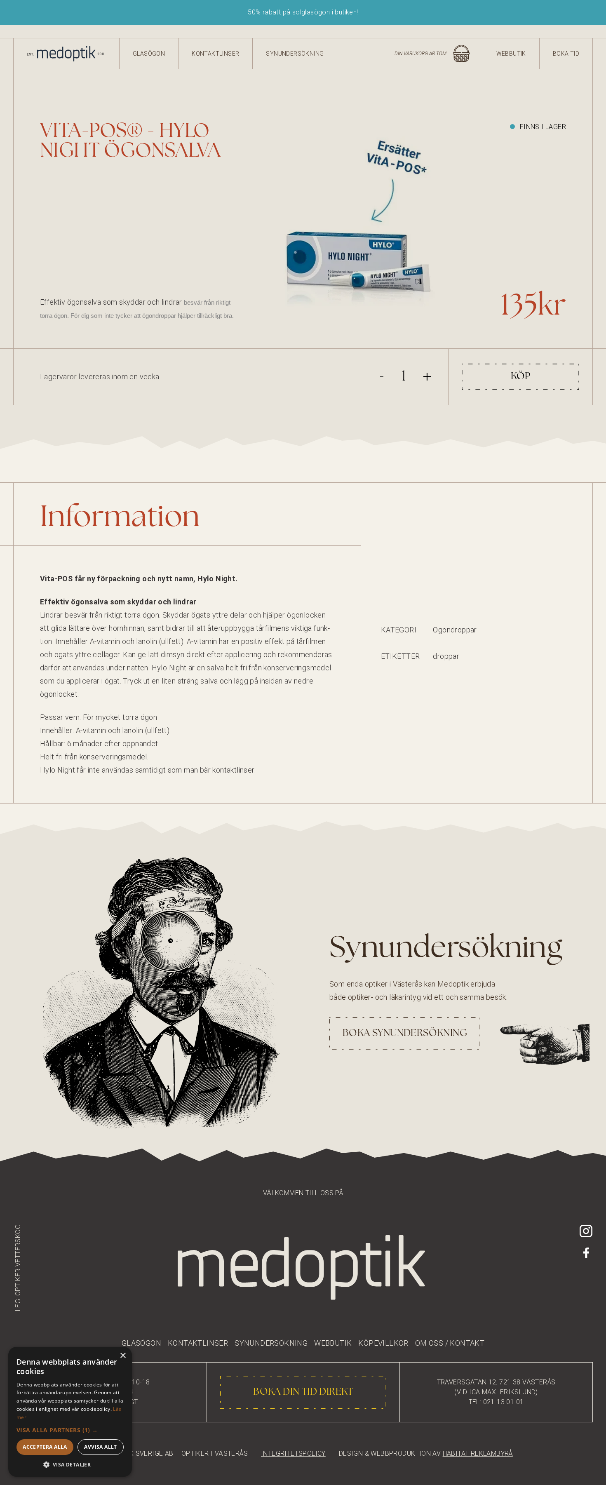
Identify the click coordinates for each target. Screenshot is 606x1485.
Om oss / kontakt (449, 1343)
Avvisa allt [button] (100, 1446)
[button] (70, 1430)
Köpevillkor (383, 1343)
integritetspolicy (293, 1453)
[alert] (70, 1412)
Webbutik (511, 53)
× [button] (123, 1356)
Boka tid (566, 53)
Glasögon (149, 53)
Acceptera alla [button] (45, 1446)
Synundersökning (295, 53)
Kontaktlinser (215, 53)
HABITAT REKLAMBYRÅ (478, 1453)
